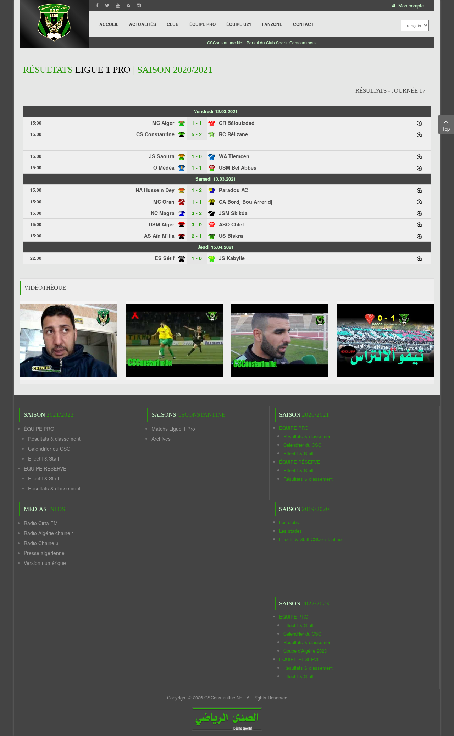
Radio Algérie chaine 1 (49, 533)
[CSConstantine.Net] (54, 21)
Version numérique (45, 562)
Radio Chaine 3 (41, 542)
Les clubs (289, 522)
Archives (161, 438)
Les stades (290, 530)
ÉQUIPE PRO (39, 428)
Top (446, 128)
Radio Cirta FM (41, 523)
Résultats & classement (54, 438)
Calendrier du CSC (49, 448)
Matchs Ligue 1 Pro (173, 428)
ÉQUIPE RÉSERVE (45, 468)
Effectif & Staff (43, 458)
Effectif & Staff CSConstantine (310, 539)
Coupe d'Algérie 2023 (305, 650)
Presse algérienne (44, 552)
